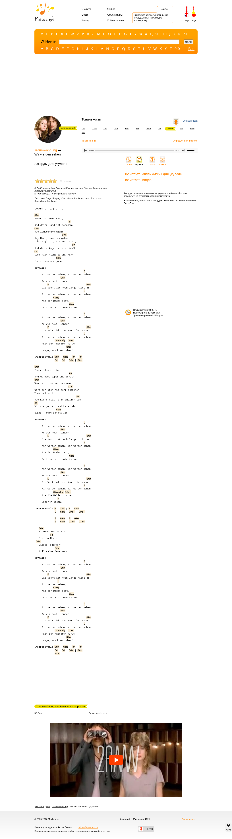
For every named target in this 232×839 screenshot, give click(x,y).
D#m (116, 128)
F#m (148, 128)
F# (69, 221)
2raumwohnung (45, 150)
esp (194, 20)
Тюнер (85, 20)
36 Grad (38, 713)
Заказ (164, 8)
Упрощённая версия (185, 140)
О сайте (86, 8)
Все (191, 49)
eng (187, 20)
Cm (83, 128)
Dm (105, 128)
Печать (162, 164)
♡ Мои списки (115, 20)
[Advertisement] (116, 85)
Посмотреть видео (138, 180)
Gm (159, 128)
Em (127, 128)
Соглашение (188, 819)
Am (181, 128)
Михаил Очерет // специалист (91, 188)
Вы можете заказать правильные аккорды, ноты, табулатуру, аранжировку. (151, 18)
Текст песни (89, 140)
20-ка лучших (190, 121)
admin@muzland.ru (88, 827)
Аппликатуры (115, 14)
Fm (137, 128)
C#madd (60, 340)
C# (35, 251)
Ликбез (111, 8)
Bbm (192, 128)
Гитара (129, 164)
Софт (85, 14)
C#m (94, 128)
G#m (36, 215)
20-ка (152, 164)
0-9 (177, 49)
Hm (83, 132)
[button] (116, 760)
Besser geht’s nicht (98, 713)
